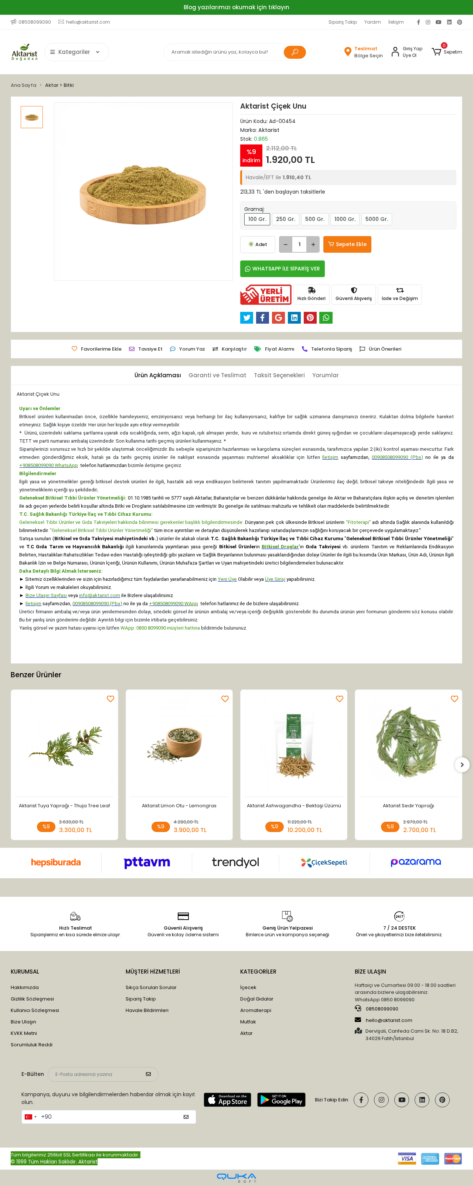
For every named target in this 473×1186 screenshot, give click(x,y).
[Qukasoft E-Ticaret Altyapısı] (236, 1178)
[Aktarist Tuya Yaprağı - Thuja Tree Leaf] (64, 745)
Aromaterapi (255, 1010)
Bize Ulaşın (23, 1021)
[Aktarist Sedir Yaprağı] (408, 745)
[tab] (158, 376)
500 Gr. (314, 219)
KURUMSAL (25, 971)
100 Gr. (257, 219)
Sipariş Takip (343, 22)
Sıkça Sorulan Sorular (151, 987)
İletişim (396, 22)
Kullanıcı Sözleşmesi (35, 1010)
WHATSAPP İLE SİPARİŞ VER (286, 268)
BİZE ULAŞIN (370, 971)
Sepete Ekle (351, 244)
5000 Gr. (376, 219)
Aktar (246, 1033)
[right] (462, 765)
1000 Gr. (344, 219)
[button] (446, 52)
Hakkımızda (25, 987)
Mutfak (248, 1021)
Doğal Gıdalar (256, 998)
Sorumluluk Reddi (31, 1044)
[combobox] (30, 1117)
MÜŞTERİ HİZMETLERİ (153, 971)
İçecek (248, 987)
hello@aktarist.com (389, 1020)
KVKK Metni (24, 1033)
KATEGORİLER (258, 971)
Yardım (372, 22)
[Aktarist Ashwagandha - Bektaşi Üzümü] (293, 745)
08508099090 (381, 1008)
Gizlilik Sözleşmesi (32, 998)
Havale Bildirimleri (147, 1010)
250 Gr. (285, 219)
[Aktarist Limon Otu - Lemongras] (179, 745)
